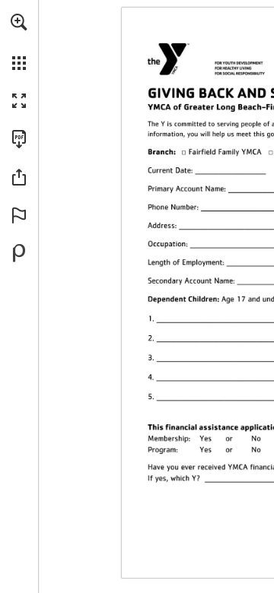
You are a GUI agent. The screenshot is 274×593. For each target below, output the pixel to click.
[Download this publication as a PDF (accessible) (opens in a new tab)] (19, 139)
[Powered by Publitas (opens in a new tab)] (19, 253)
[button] (19, 22)
